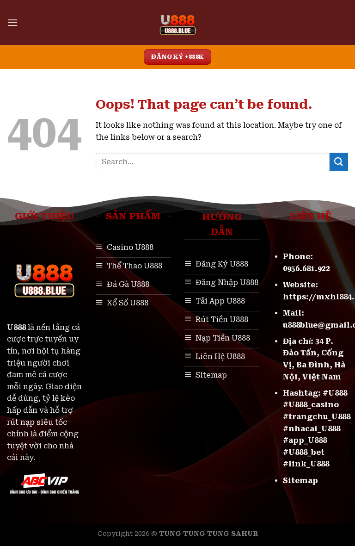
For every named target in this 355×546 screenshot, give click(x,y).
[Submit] (339, 162)
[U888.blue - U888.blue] (177, 22)
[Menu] (12, 22)
